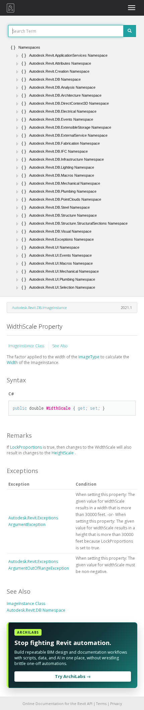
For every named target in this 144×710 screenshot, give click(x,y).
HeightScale (63, 453)
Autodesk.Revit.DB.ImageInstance (39, 307)
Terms (101, 703)
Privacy (116, 703)
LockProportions (26, 447)
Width (13, 362)
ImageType (89, 357)
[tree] (72, 167)
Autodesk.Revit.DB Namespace (36, 610)
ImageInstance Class (26, 346)
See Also (59, 346)
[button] (17, 55)
